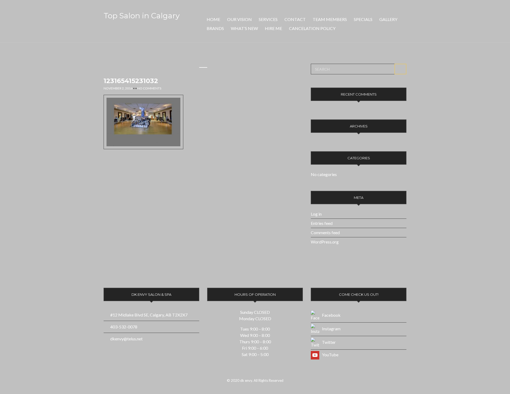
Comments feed (325, 232)
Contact (295, 19)
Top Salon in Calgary (142, 15)
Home (213, 19)
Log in (316, 213)
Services (268, 19)
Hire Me (273, 28)
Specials (363, 19)
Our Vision (239, 19)
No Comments (149, 88)
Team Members (330, 19)
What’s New (244, 28)
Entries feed (322, 223)
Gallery (388, 19)
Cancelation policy (312, 28)
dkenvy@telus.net (126, 338)
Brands (215, 28)
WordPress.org (325, 241)
